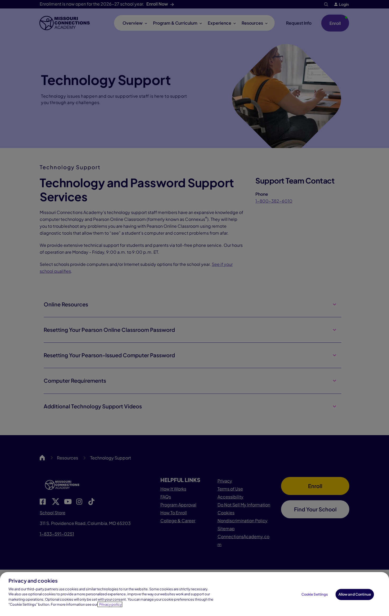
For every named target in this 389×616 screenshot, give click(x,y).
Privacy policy (110, 604)
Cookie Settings (314, 594)
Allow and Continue (354, 594)
